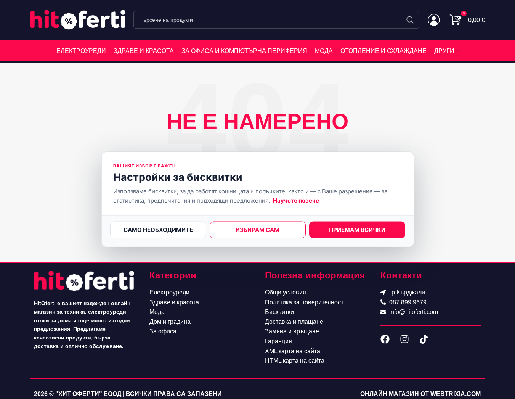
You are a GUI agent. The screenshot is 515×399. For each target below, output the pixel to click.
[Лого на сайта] (78, 19)
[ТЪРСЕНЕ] (410, 20)
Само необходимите (158, 229)
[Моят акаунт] (434, 19)
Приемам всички (357, 229)
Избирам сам (257, 229)
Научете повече (296, 200)
